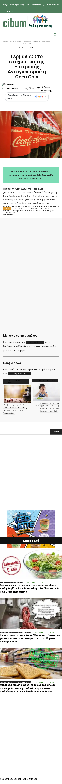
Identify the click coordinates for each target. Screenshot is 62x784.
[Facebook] (17, 225)
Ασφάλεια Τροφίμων (11, 582)
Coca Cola (10, 213)
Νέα (11, 41)
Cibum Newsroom (12, 86)
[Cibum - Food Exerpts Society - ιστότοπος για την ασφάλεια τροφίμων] (27, 21)
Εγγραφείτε (34, 342)
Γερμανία (46, 208)
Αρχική (5, 41)
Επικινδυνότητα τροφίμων (15, 632)
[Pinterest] (37, 225)
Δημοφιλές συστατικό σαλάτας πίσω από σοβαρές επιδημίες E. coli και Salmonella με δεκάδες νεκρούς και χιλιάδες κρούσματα (29, 588)
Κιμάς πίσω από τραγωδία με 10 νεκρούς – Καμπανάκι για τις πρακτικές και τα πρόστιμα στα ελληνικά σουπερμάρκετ (30, 638)
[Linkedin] (56, 225)
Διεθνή (30, 47)
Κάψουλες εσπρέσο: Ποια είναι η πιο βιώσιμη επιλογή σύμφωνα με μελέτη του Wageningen (15, 409)
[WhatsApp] (46, 225)
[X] (27, 225)
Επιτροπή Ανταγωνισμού (25, 208)
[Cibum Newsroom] (2, 86)
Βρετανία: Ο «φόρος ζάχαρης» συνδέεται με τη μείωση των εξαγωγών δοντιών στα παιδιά (47, 407)
